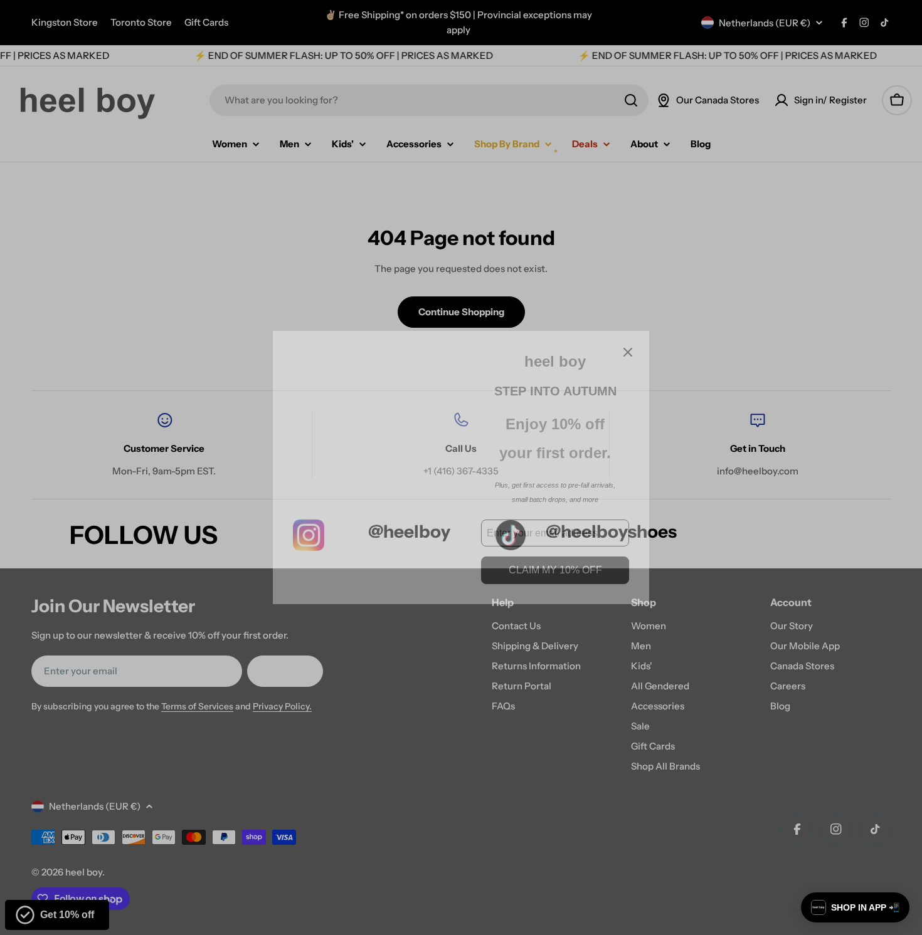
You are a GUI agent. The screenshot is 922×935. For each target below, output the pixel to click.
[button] (855, 907)
